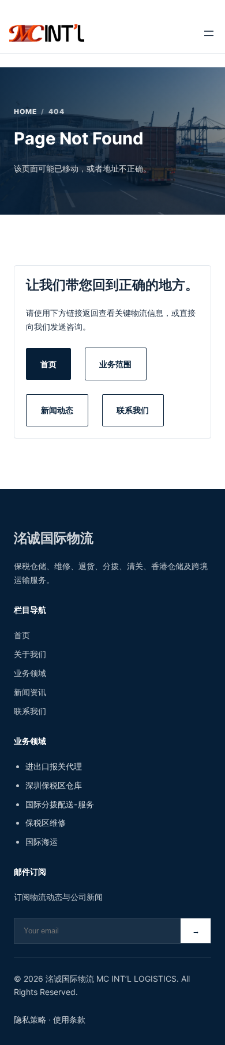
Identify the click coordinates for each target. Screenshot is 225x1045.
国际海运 (41, 841)
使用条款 (69, 1019)
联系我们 (133, 410)
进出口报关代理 (53, 766)
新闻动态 (57, 410)
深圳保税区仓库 (53, 785)
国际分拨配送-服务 (59, 804)
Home (25, 111)
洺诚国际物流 (53, 538)
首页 (48, 364)
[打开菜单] (209, 33)
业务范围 (115, 364)
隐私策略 (30, 1019)
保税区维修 (45, 822)
